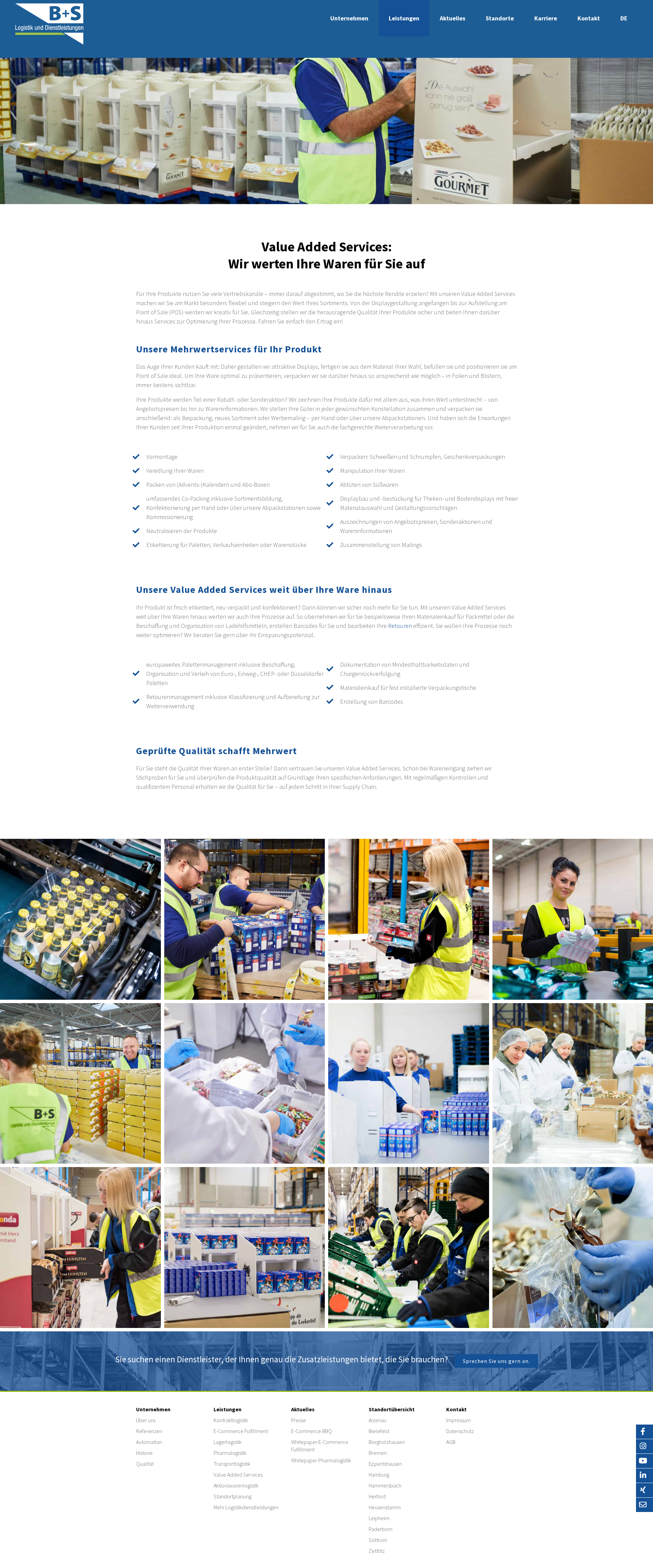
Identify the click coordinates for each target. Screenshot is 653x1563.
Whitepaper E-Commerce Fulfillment (319, 1446)
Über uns (145, 1420)
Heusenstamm (385, 1507)
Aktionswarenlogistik (236, 1485)
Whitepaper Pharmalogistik (321, 1460)
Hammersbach (385, 1485)
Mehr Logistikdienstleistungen (246, 1507)
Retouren (400, 626)
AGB (450, 1442)
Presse (298, 1420)
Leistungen (404, 18)
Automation (149, 1442)
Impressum (458, 1420)
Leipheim (379, 1518)
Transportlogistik (232, 1463)
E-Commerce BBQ (311, 1431)
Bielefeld (379, 1431)
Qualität (145, 1463)
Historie (144, 1452)
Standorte (500, 18)
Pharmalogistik (230, 1452)
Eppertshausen (385, 1463)
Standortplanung (232, 1496)
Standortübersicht (392, 1409)
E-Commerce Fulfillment (241, 1431)
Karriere (545, 18)
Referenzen (149, 1431)
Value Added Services (238, 1474)
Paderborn (380, 1529)
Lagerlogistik (227, 1442)
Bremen (378, 1452)
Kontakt (588, 18)
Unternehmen (349, 18)
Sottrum (378, 1539)
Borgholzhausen (387, 1442)
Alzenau (377, 1420)
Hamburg (379, 1474)
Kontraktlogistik (231, 1420)
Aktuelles (452, 18)
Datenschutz (460, 1431)
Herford (377, 1496)
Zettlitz (377, 1550)
